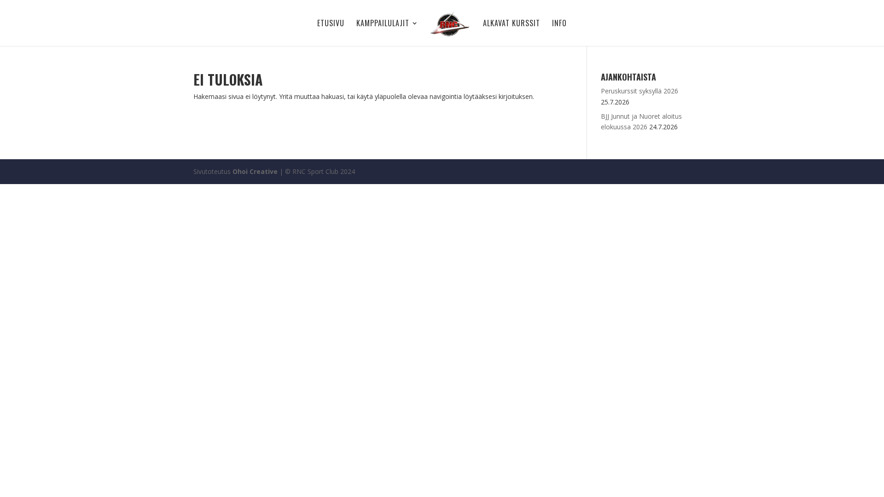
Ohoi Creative (255, 171)
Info (559, 24)
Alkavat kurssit (511, 24)
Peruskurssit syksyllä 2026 (639, 91)
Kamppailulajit (382, 24)
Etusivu (330, 24)
